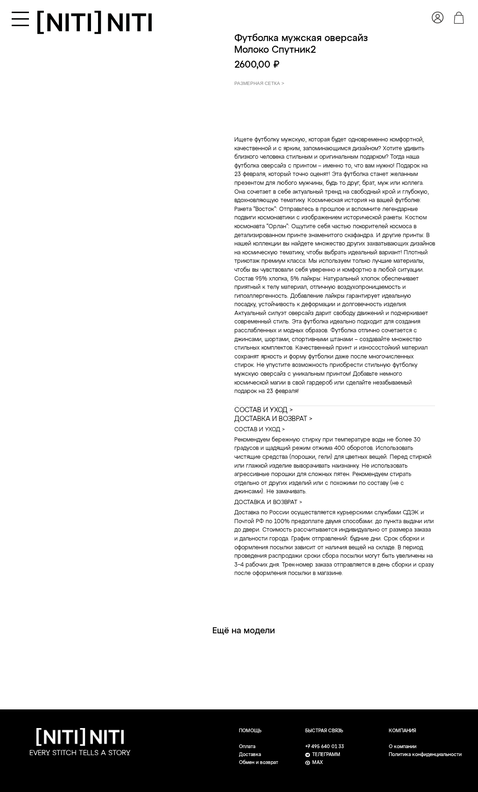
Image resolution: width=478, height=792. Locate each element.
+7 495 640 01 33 (324, 747)
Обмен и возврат (258, 763)
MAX (317, 763)
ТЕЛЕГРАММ (326, 755)
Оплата (247, 747)
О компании (402, 747)
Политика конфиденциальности (425, 755)
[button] (20, 19)
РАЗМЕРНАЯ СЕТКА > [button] (259, 83)
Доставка (250, 755)
